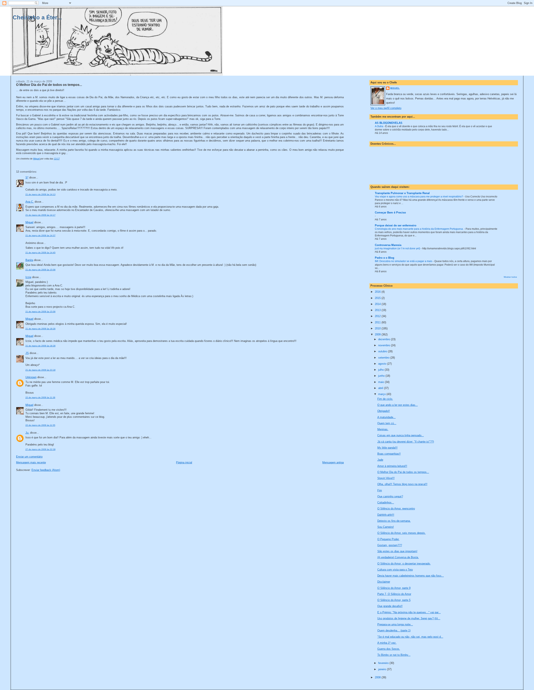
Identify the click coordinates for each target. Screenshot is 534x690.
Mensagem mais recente (31, 462)
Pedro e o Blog (384, 257)
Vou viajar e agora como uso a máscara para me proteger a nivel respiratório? (419, 196)
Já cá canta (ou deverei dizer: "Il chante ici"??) (405, 441)
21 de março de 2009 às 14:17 (40, 215)
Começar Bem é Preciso (390, 212)
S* (26, 177)
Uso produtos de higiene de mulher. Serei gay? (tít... (408, 618)
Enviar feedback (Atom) (45, 470)
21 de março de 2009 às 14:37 (40, 235)
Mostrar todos (510, 277)
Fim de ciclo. (385, 398)
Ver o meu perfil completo (385, 108)
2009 (378, 334)
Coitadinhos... (385, 502)
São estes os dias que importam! (397, 551)
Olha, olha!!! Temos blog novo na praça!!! (402, 484)
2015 (378, 298)
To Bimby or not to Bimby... (394, 654)
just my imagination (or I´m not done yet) (398, 248)
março (382, 394)
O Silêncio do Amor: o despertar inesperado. (404, 563)
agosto (382, 363)
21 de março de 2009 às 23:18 (40, 370)
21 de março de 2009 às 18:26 (40, 328)
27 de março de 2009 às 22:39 (40, 449)
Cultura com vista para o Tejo (395, 569)
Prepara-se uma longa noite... (395, 624)
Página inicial (184, 462)
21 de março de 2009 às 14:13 (40, 194)
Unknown (31, 377)
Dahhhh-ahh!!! (385, 514)
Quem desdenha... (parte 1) (394, 630)
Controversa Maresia (388, 245)
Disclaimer (383, 581)
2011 (378, 322)
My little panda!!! (387, 447)
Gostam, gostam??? (389, 545)
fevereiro (383, 663)
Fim (379, 490)
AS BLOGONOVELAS (388, 122)
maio (381, 382)
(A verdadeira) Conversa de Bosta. (398, 557)
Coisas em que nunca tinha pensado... (400, 435)
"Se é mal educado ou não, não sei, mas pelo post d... (410, 636)
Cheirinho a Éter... (37, 17)
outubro (383, 351)
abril (381, 388)
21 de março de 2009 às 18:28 (40, 346)
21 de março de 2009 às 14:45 (40, 252)
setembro (384, 357)
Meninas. (382, 429)
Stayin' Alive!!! (386, 478)
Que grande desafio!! (390, 606)
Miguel (29, 222)
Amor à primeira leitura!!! (392, 466)
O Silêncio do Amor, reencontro (396, 508)
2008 (378, 677)
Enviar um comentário (29, 456)
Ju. (27, 432)
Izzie (28, 277)
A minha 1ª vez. (387, 642)
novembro (384, 345)
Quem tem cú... (386, 423)
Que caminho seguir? (390, 496)
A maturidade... (386, 417)
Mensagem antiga (333, 462)
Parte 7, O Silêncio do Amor (394, 594)
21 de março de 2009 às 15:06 (40, 269)
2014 (378, 304)
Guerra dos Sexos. (388, 648)
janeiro (382, 669)
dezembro (384, 339)
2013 (378, 310)
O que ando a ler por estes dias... (397, 404)
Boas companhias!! (389, 453)
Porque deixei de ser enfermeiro (395, 225)
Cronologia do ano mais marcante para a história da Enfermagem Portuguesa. (419, 228)
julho (381, 369)
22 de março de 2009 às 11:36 (40, 397)
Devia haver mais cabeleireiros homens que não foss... (410, 575)
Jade (380, 459)
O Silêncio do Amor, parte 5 (394, 600)
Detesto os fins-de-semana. (394, 520)
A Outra (379, 126)
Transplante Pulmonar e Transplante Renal (402, 193)
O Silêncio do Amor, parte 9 (394, 588)
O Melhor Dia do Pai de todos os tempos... (403, 472)
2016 (378, 291)
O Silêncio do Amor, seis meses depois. (401, 532)
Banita (29, 260)
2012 (378, 316)
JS (27, 353)
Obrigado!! (383, 411)
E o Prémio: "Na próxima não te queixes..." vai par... (409, 612)
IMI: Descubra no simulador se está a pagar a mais (404, 261)
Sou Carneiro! (385, 526)
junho (381, 375)
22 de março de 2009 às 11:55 (40, 425)
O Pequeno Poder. (388, 539)
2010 (378, 328)
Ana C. (29, 201)
